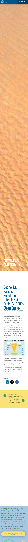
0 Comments (20, 311)
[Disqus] (14, 441)
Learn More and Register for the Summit (13, 534)
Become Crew (22, 1)
